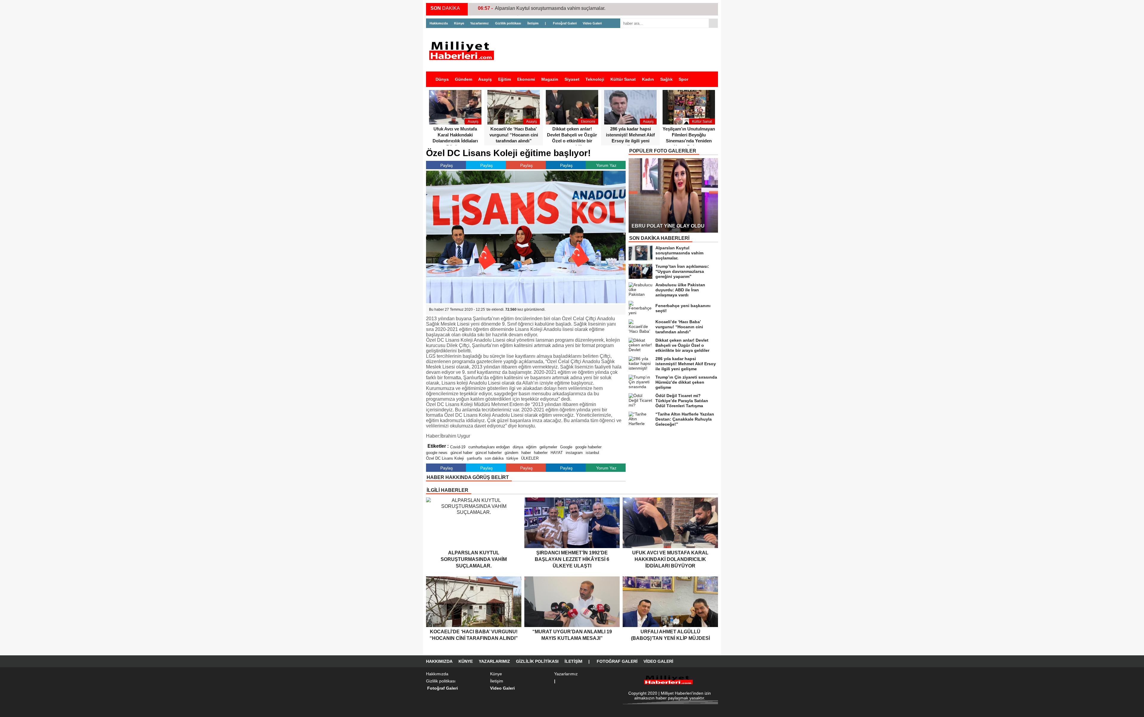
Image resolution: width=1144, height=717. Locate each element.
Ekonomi (526, 79)
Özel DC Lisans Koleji (445, 458)
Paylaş (446, 165)
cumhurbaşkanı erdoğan (489, 447)
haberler (541, 452)
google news (436, 452)
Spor (683, 79)
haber (526, 452)
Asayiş (485, 79)
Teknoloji (594, 79)
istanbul (592, 452)
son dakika (494, 458)
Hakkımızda (439, 23)
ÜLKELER (530, 458)
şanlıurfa (474, 458)
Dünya (442, 79)
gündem (511, 452)
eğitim (531, 447)
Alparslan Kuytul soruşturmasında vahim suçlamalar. (550, 8)
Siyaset (572, 79)
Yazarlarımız (479, 23)
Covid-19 (457, 447)
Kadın (648, 79)
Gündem (463, 79)
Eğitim (504, 79)
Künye (459, 23)
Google (566, 447)
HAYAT (557, 452)
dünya (518, 447)
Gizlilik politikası (508, 23)
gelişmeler (548, 447)
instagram (574, 452)
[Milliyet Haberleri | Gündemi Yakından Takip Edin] (463, 50)
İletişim (533, 23)
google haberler (588, 447)
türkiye (512, 458)
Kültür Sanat (623, 79)
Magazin (549, 79)
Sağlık (666, 79)
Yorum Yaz (606, 165)
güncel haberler (488, 452)
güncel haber (461, 452)
